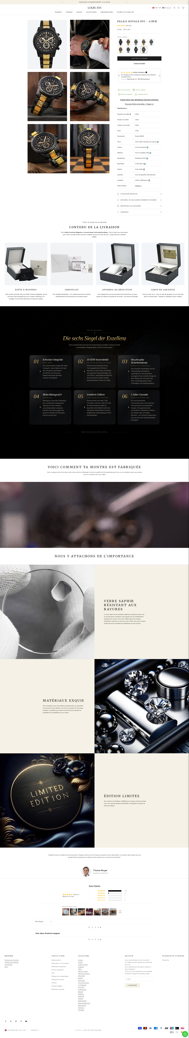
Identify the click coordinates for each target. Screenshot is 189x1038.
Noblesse (81, 996)
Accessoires (91, 12)
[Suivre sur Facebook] (6, 1021)
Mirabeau (81, 994)
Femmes (69, 12)
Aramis (80, 962)
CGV (53, 973)
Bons (6, 967)
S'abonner (132, 985)
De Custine (81, 980)
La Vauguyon (82, 985)
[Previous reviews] (119, 75)
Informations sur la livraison (60, 963)
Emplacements (56, 960)
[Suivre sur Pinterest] (21, 1021)
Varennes (81, 1008)
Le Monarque (82, 989)
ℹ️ (158, 142)
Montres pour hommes (12, 960)
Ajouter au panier (139, 58)
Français (34, 1030)
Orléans (80, 999)
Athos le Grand (83, 971)
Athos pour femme (84, 974)
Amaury (80, 960)
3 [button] (95, 927)
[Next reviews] (159, 75)
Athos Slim (81, 976)
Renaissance (82, 1005)
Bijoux (79, 12)
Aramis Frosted (83, 965)
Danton (80, 978)
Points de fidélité (125, 12)
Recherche (165, 960)
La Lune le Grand (83, 983)
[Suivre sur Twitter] (11, 1021)
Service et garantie (57, 970)
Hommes (58, 12)
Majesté (80, 992)
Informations (107, 12)
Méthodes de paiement (59, 967)
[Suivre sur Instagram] (16, 1021)
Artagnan (81, 967)
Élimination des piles (58, 989)
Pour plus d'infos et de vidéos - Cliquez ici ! (139, 104)
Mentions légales (57, 986)
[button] (161, 7)
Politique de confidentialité (60, 976)
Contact (54, 983)
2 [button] (92, 927)
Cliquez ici (138, 186)
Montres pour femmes (11, 962)
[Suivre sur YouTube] (26, 1021)
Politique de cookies (58, 979)
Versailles (81, 1010)
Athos (80, 969)
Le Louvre (81, 987)
